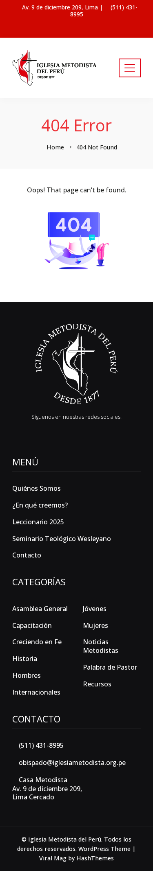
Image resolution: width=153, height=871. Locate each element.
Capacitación (32, 625)
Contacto (26, 555)
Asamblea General (40, 609)
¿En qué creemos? (40, 505)
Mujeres (95, 625)
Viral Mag (53, 858)
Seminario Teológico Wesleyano (61, 538)
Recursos (97, 684)
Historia (24, 658)
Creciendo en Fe (37, 642)
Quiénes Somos (36, 488)
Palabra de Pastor (110, 667)
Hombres (26, 675)
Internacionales (36, 692)
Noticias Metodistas (100, 646)
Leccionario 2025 (38, 521)
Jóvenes (94, 609)
